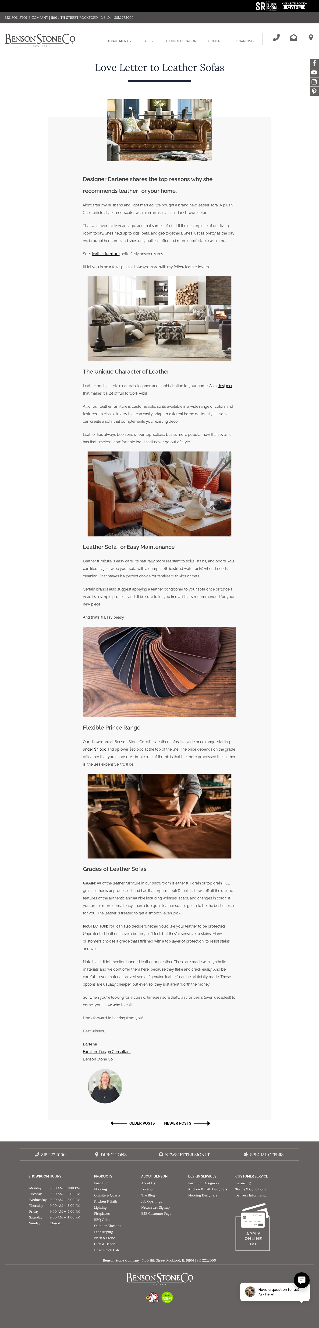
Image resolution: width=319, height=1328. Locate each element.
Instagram (314, 82)
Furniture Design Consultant (107, 1051)
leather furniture (106, 254)
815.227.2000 (53, 1154)
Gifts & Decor (104, 1244)
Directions (114, 1154)
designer (225, 386)
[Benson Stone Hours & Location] (310, 37)
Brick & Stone (104, 1238)
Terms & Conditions (250, 1189)
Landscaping (103, 1232)
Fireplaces (102, 1213)
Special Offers (267, 1154)
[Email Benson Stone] (293, 37)
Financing (245, 41)
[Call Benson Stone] (276, 37)
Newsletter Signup (187, 1154)
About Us (148, 1183)
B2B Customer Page (156, 1213)
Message (314, 91)
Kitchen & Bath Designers (207, 1189)
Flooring (100, 1189)
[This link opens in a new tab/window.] (266, 9)
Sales (147, 41)
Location (147, 1189)
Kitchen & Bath (105, 1201)
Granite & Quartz (107, 1195)
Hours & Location (180, 41)
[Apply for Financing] (259, 1228)
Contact (216, 41)
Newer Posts (177, 1123)
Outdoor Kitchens (107, 1226)
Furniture (101, 1183)
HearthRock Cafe (107, 1250)
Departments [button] (121, 45)
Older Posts (142, 1123)
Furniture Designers (203, 1183)
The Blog (148, 1195)
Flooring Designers (202, 1195)
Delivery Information (251, 1195)
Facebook (314, 63)
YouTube (314, 72)
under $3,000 (94, 749)
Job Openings (151, 1201)
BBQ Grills (102, 1220)
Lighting (100, 1207)
